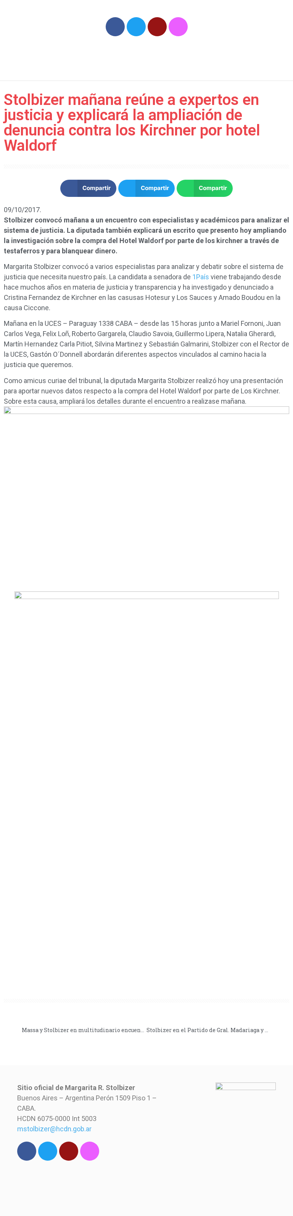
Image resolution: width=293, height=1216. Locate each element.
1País (200, 277)
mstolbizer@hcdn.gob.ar (54, 1129)
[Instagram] (178, 26)
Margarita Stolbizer (79, 55)
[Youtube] (157, 26)
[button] (249, 58)
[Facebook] (115, 26)
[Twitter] (136, 26)
